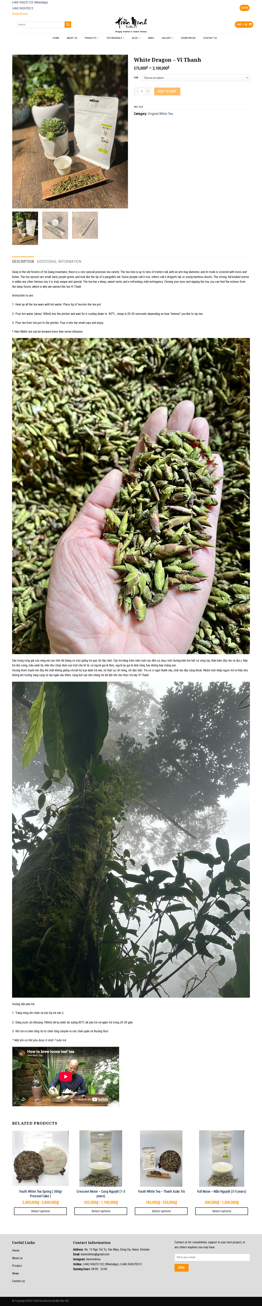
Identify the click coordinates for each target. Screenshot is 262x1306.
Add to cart (167, 91)
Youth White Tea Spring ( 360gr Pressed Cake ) (40, 1193)
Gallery (166, 38)
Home (56, 38)
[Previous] (19, 131)
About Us (72, 38)
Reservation (188, 38)
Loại (136, 77)
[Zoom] (17, 204)
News (151, 38)
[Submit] (68, 24)
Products (90, 38)
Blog (135, 38)
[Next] (121, 131)
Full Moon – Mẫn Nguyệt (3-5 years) (221, 1191)
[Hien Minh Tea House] (131, 24)
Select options (40, 1211)
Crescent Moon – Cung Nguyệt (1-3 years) (101, 1193)
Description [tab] (23, 261)
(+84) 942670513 (22, 8)
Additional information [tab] (59, 261)
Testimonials (114, 38)
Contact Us (210, 38)
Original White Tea (160, 114)
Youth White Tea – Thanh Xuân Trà (161, 1191)
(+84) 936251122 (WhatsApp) (30, 2)
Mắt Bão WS (62, 1301)
